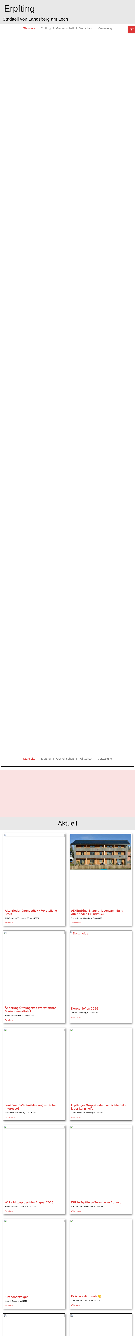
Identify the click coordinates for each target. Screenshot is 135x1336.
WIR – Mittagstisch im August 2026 (29, 1202)
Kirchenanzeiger (16, 1297)
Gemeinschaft (65, 28)
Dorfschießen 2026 (84, 1008)
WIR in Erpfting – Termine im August (96, 1202)
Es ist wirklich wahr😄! (86, 1296)
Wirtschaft (85, 28)
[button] (131, 29)
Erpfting (19, 8)
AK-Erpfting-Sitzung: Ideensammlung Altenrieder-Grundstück (97, 912)
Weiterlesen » (10, 923)
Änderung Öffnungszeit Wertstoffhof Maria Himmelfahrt (30, 1009)
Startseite (29, 28)
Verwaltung (105, 28)
